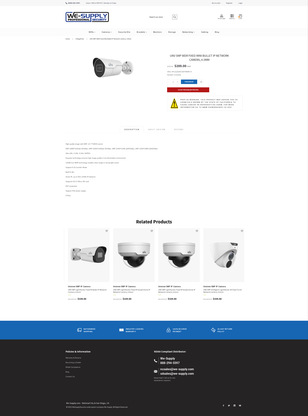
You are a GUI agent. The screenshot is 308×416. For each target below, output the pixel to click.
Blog (67, 372)
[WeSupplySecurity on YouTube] (240, 405)
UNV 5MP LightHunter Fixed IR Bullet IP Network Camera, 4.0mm (85, 291)
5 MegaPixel (79, 39)
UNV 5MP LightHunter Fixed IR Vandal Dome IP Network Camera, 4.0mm (174, 291)
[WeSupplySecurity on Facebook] (223, 405)
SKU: (169, 71)
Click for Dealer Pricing (188, 90)
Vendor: (170, 74)
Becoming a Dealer (73, 362)
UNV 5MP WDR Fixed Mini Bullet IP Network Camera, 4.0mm (110, 39)
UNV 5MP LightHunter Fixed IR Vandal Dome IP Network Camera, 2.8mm (129, 291)
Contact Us (70, 377)
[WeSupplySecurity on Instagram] (234, 405)
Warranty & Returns (73, 358)
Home (68, 39)
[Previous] (69, 265)
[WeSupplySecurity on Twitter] (229, 405)
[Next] (239, 265)
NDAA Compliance (73, 367)
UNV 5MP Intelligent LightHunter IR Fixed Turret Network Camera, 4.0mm (220, 291)
